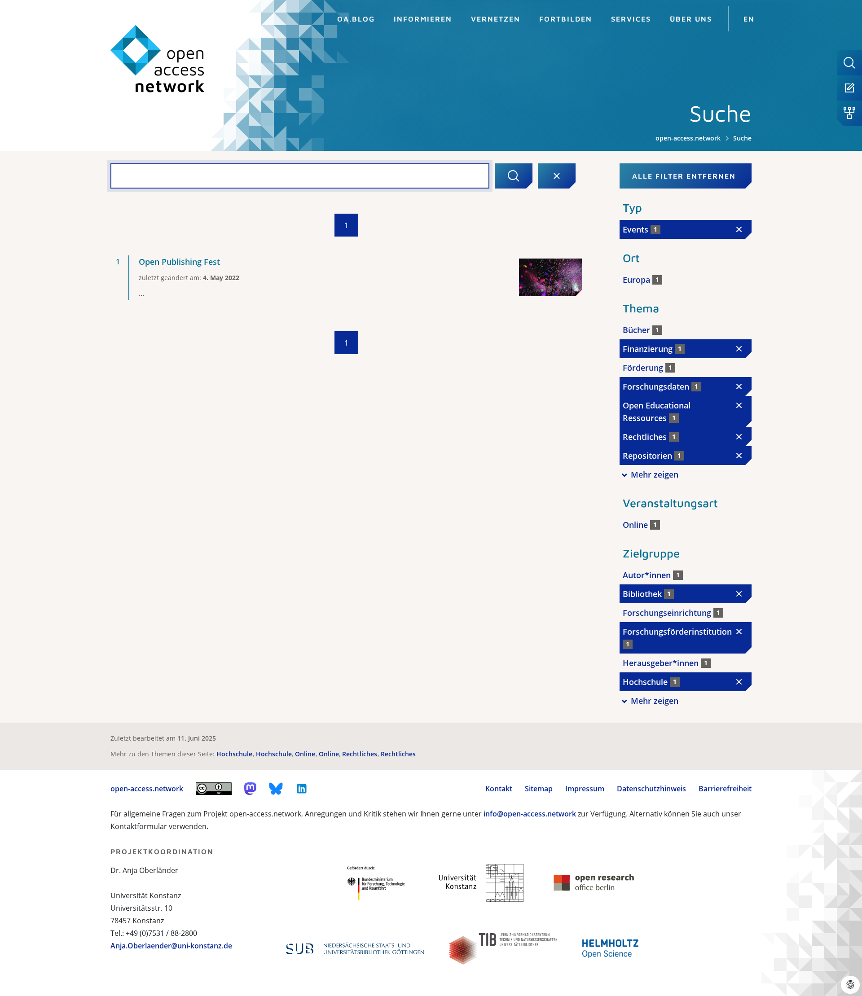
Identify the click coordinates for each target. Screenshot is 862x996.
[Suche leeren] (557, 176)
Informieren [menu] (423, 19)
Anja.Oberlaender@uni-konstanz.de (171, 946)
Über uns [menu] (691, 19)
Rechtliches (360, 754)
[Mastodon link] (250, 788)
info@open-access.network (530, 814)
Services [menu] (631, 19)
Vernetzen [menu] (495, 19)
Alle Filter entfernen (684, 176)
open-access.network (688, 138)
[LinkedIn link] (301, 788)
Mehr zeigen (654, 474)
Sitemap (539, 789)
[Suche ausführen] (513, 176)
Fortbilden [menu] (565, 19)
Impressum (584, 789)
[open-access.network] (157, 59)
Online (306, 754)
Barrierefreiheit (725, 789)
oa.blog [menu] (356, 19)
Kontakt (498, 789)
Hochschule (235, 754)
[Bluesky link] (276, 788)
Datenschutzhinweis (651, 789)
